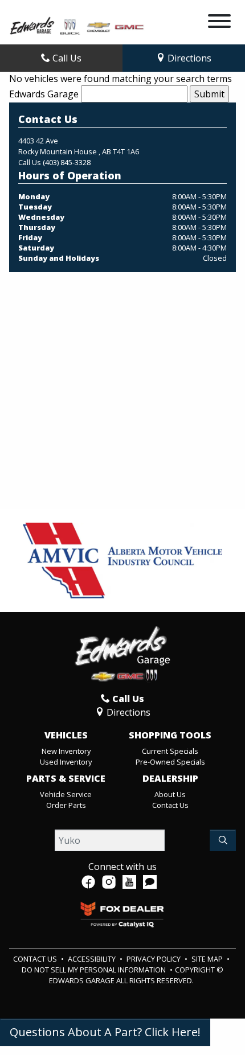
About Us (170, 794)
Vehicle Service (66, 794)
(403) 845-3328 (67, 162)
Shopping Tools (170, 735)
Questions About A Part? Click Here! (105, 1032)
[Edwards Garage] (77, 25)
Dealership (170, 779)
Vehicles (66, 735)
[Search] (223, 840)
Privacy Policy (154, 959)
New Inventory (66, 751)
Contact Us (170, 805)
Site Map (207, 959)
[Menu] (219, 23)
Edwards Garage (44, 94)
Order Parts (66, 805)
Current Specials (170, 751)
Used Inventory (66, 762)
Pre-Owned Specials (170, 762)
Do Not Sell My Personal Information (95, 969)
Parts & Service (65, 779)
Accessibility (92, 959)
